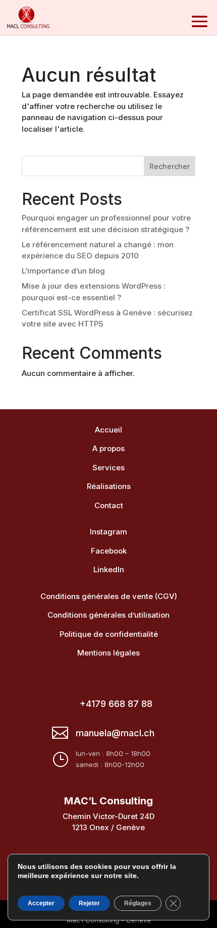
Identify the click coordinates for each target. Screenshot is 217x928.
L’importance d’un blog (63, 271)
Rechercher (169, 166)
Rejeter (89, 903)
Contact (108, 505)
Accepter (41, 903)
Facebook (109, 551)
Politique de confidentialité (109, 634)
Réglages (137, 903)
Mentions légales (108, 653)
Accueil (108, 429)
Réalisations (109, 486)
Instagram (108, 531)
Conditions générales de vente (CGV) (108, 596)
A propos (108, 448)
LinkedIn (108, 569)
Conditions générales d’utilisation (108, 615)
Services (108, 467)
